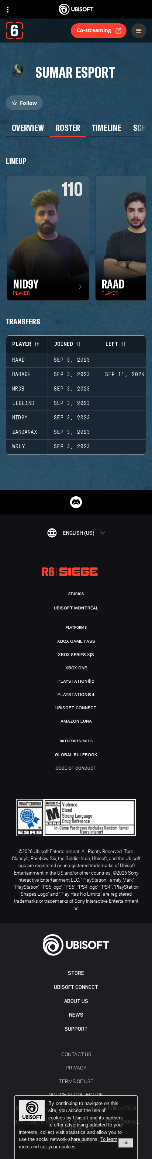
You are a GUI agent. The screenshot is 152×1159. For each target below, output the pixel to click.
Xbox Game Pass (76, 641)
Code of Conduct (76, 768)
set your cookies (58, 1146)
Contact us (76, 1054)
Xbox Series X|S (76, 654)
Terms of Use (76, 1081)
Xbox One (76, 667)
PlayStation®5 (76, 681)
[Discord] (76, 502)
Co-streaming (94, 30)
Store (76, 973)
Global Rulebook (76, 754)
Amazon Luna (76, 721)
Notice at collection (76, 1094)
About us (76, 1001)
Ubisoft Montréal (76, 608)
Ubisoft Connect (76, 987)
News (76, 1015)
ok (126, 1143)
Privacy (76, 1067)
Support (76, 1029)
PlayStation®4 (76, 694)
